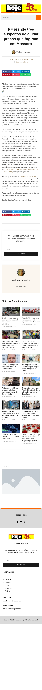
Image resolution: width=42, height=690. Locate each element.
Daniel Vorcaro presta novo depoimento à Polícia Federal (10, 367)
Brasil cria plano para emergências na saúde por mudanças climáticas (10, 321)
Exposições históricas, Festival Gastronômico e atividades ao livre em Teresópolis (31, 391)
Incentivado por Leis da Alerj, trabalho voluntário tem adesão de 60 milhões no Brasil (11, 344)
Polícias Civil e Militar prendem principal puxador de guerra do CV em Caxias (10, 391)
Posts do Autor (21, 287)
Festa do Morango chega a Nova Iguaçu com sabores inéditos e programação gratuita (31, 438)
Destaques (13, 60)
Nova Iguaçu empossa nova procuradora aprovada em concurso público (30, 414)
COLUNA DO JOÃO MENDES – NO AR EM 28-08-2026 (10, 437)
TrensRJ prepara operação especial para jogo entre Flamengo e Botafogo (10, 414)
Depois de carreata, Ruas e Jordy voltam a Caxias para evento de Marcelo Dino (30, 344)
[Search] (38, 17)
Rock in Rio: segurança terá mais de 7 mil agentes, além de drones (31, 320)
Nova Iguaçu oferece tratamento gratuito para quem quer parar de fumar (30, 368)
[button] (7, 71)
